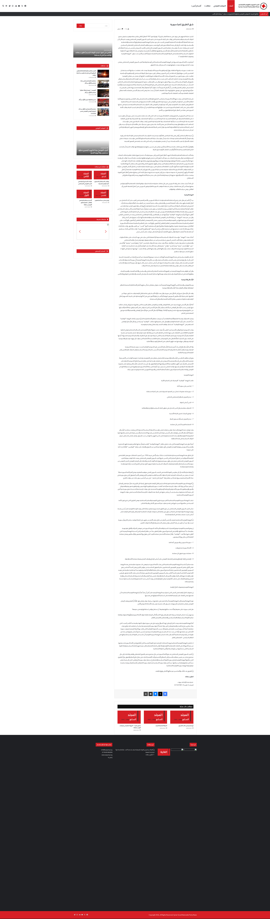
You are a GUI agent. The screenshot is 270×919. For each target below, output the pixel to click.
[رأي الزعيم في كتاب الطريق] (181, 717)
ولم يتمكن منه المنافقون (102, 200)
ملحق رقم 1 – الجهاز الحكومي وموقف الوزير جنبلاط (130, 726)
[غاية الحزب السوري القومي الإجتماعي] (164, 752)
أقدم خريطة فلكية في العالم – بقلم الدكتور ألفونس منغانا (85, 202)
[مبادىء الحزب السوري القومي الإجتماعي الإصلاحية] (190, 828)
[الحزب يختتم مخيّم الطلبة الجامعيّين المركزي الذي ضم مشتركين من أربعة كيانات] (103, 74)
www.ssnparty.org (107, 755)
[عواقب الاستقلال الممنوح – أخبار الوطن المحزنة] (101, 175)
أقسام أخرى (196, 5)
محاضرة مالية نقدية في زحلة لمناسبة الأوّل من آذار (88, 82)
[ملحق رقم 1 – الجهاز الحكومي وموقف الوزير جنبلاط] (129, 717)
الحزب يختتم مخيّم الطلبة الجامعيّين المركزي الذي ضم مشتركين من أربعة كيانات (86, 73)
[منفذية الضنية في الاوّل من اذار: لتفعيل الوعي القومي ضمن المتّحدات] (103, 112)
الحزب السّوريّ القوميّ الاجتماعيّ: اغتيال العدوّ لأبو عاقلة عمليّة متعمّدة (94, 151)
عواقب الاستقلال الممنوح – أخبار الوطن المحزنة (101, 182)
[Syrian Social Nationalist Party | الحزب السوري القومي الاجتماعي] (252, 6)
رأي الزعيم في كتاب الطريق (186, 725)
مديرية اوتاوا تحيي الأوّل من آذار (87, 99)
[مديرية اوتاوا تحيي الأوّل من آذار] (103, 102)
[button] (93, 231)
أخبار (231, 5)
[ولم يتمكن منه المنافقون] (101, 194)
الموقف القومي (219, 5)
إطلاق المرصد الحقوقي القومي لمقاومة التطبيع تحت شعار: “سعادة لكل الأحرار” (234, 14)
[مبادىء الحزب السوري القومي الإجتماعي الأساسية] (177, 828)
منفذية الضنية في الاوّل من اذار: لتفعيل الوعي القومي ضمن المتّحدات (87, 111)
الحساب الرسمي (100, 251)
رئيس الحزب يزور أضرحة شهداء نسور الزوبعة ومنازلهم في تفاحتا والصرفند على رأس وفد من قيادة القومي (94, 52)
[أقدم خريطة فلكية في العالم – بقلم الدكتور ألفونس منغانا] (84, 194)
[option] (92, 46)
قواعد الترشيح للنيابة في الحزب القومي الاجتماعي (85, 182)
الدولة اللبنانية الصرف (161, 725)
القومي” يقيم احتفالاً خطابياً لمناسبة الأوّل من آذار (88, 91)
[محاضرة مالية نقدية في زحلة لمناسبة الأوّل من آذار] (103, 84)
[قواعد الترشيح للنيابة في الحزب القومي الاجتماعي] (84, 175)
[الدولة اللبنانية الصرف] (155, 717)
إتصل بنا (110, 757)
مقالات (207, 5)
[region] (93, 231)
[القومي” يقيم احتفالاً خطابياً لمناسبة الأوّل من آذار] (103, 93)
